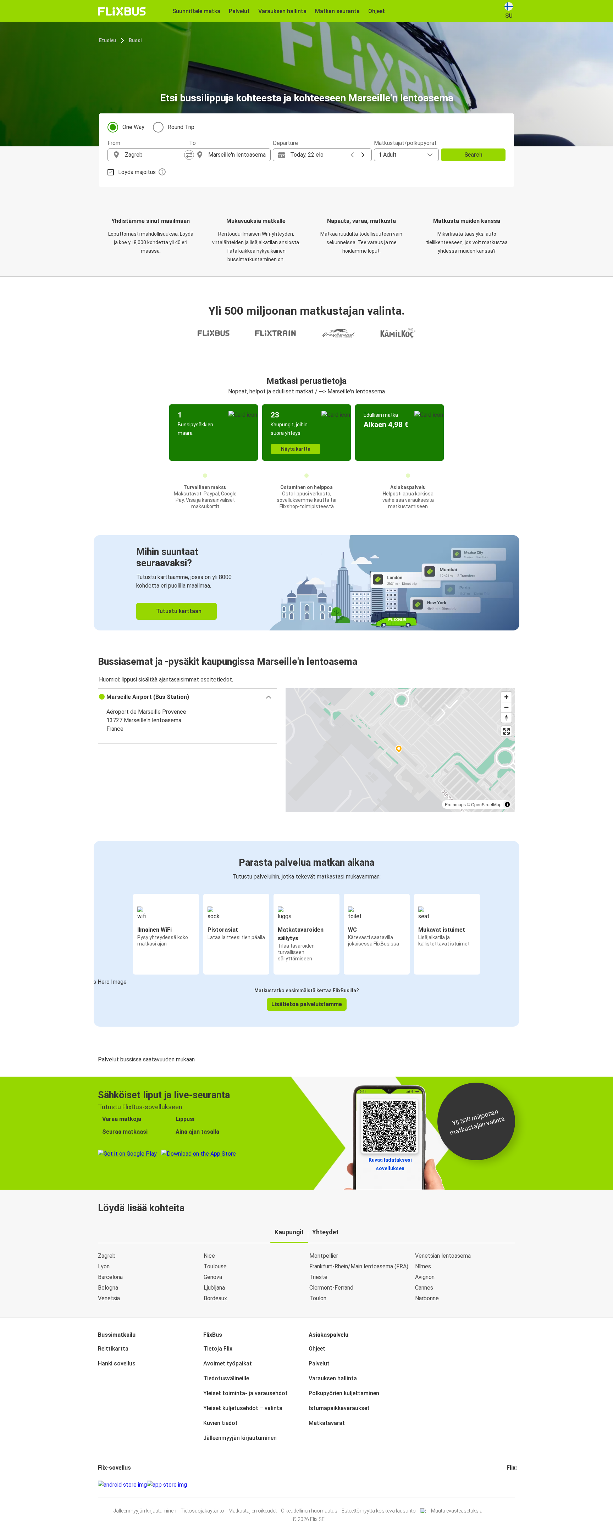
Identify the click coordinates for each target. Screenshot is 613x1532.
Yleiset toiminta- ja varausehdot (245, 1393)
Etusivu (107, 40)
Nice (209, 1255)
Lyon (104, 1266)
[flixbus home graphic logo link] (122, 11)
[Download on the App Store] (167, 1485)
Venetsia (109, 1298)
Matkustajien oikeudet (252, 1511)
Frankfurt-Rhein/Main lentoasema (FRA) (358, 1266)
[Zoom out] (506, 707)
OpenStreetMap (486, 804)
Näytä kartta (295, 449)
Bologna (108, 1287)
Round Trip (181, 127)
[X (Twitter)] (516, 1484)
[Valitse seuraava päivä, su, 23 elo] (363, 155)
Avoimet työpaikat (227, 1363)
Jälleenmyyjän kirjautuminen (240, 1438)
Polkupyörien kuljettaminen (344, 1393)
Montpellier (323, 1255)
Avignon (425, 1277)
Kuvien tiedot (220, 1423)
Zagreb (107, 1255)
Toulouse (215, 1266)
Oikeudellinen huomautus (309, 1511)
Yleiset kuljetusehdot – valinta (242, 1408)
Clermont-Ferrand (331, 1287)
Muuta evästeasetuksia (456, 1511)
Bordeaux (215, 1298)
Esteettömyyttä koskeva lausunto (379, 1511)
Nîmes (423, 1266)
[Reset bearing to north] (506, 717)
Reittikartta (113, 1348)
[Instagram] (510, 1484)
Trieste (318, 1277)
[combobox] (154, 155)
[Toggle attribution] (507, 804)
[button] (187, 697)
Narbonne (427, 1298)
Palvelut (319, 1363)
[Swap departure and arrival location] (189, 155)
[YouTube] (512, 1484)
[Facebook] (508, 1484)
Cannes (424, 1287)
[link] (306, 582)
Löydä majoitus (137, 172)
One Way (133, 127)
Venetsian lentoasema (443, 1255)
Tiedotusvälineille (226, 1378)
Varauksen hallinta (333, 1378)
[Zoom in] (506, 697)
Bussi (135, 40)
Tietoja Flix (217, 1348)
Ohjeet (317, 1348)
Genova (213, 1277)
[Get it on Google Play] (122, 1485)
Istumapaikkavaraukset (339, 1408)
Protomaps (455, 804)
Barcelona (110, 1277)
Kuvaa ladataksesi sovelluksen (390, 1164)
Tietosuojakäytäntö (202, 1511)
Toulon (317, 1298)
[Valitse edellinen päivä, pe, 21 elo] (352, 155)
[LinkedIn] (514, 1484)
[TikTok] (518, 1484)
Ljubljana (214, 1287)
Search (473, 154)
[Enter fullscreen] (506, 731)
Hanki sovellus (117, 1363)
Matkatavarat (327, 1423)
